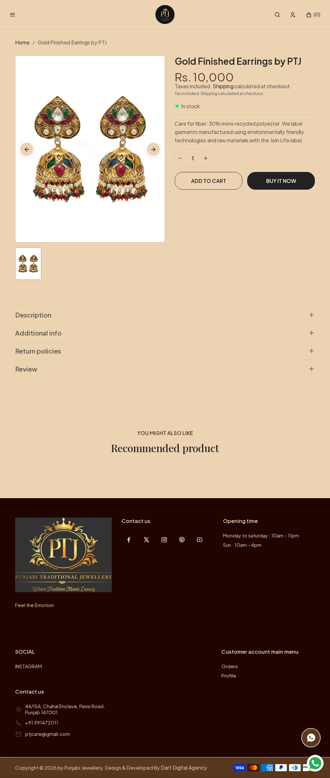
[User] (293, 15)
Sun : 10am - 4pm (242, 545)
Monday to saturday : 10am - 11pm (261, 535)
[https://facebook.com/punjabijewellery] (128, 539)
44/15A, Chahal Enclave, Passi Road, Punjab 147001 (65, 709)
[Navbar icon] (12, 14)
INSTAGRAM (28, 666)
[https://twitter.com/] (146, 539)
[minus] (180, 158)
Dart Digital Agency (184, 767)
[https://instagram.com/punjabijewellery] (164, 539)
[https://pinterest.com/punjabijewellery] (182, 539)
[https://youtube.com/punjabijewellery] (199, 539)
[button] (277, 15)
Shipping (223, 86)
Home (22, 42)
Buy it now (281, 180)
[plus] (205, 158)
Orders (229, 666)
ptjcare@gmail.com (47, 734)
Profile (228, 675)
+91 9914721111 (41, 722)
